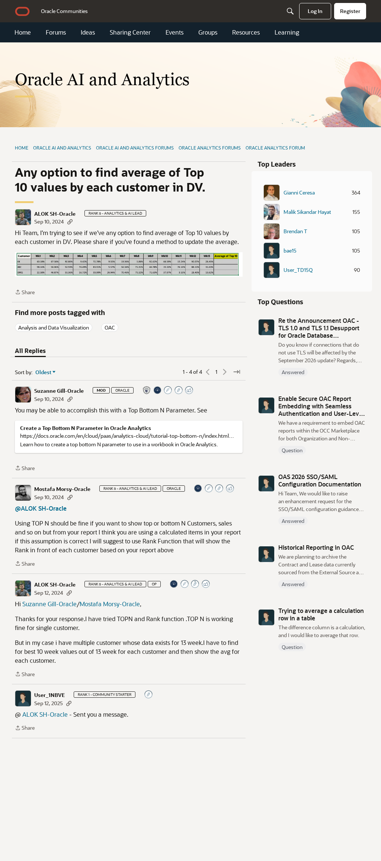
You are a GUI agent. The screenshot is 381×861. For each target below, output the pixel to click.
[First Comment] (179, 390)
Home (23, 32)
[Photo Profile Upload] (157, 390)
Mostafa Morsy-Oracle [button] (62, 489)
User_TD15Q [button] (298, 270)
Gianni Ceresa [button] (299, 192)
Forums (56, 32)
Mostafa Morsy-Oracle (110, 604)
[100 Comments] (195, 584)
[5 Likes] (189, 390)
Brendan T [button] (295, 231)
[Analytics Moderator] (147, 390)
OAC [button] (110, 327)
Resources (246, 32)
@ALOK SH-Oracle (41, 508)
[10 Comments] (219, 488)
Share (25, 292)
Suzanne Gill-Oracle (49, 604)
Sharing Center (130, 32)
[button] (23, 217)
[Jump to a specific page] (237, 372)
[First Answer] (168, 390)
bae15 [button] (290, 250)
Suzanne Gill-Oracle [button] (59, 391)
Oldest (43, 372)
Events (174, 32)
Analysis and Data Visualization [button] (53, 327)
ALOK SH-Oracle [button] (55, 214)
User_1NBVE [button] (49, 695)
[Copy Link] (69, 221)
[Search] (290, 11)
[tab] (30, 350)
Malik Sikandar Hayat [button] (307, 212)
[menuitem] (64, 11)
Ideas (88, 32)
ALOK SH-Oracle (45, 714)
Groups (207, 32)
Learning (287, 32)
